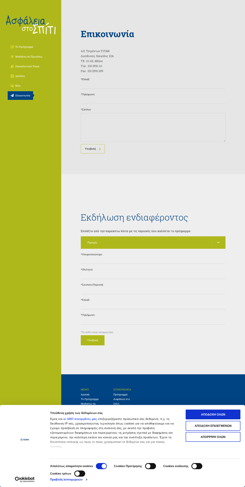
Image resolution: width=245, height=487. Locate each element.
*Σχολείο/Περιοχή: (92, 284)
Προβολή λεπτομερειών (66, 479)
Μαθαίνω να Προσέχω (28, 56)
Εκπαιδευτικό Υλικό (27, 66)
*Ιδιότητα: (87, 269)
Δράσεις (20, 76)
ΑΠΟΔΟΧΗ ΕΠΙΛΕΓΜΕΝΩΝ (213, 425)
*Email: (85, 79)
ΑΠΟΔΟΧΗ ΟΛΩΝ (213, 414)
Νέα (17, 85)
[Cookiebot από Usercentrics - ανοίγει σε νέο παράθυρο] (25, 479)
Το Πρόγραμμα (24, 46)
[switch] (150, 466)
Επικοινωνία (22, 95)
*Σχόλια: (86, 109)
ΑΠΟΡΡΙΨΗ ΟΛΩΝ (213, 437)
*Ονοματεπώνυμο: (92, 254)
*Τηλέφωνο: (88, 94)
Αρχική (85, 394)
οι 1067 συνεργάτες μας (80, 418)
